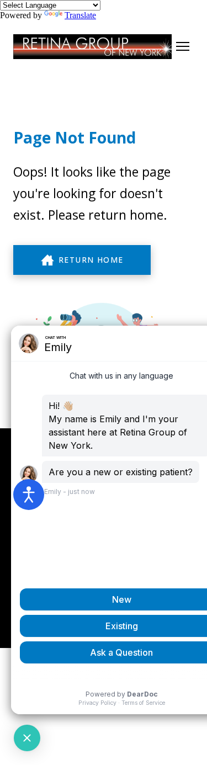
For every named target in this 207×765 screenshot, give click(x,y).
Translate (80, 15)
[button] (82, 260)
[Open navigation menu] (183, 46)
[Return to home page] (92, 46)
